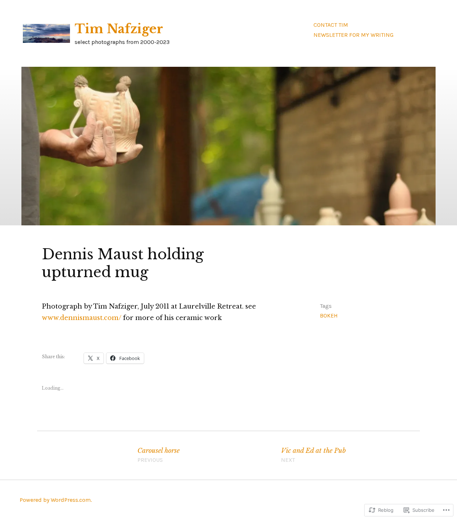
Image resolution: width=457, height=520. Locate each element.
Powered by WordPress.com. (56, 499)
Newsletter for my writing (353, 34)
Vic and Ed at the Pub (313, 455)
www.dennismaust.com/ (81, 318)
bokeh (329, 315)
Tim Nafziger (119, 28)
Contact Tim (330, 24)
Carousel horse (158, 455)
